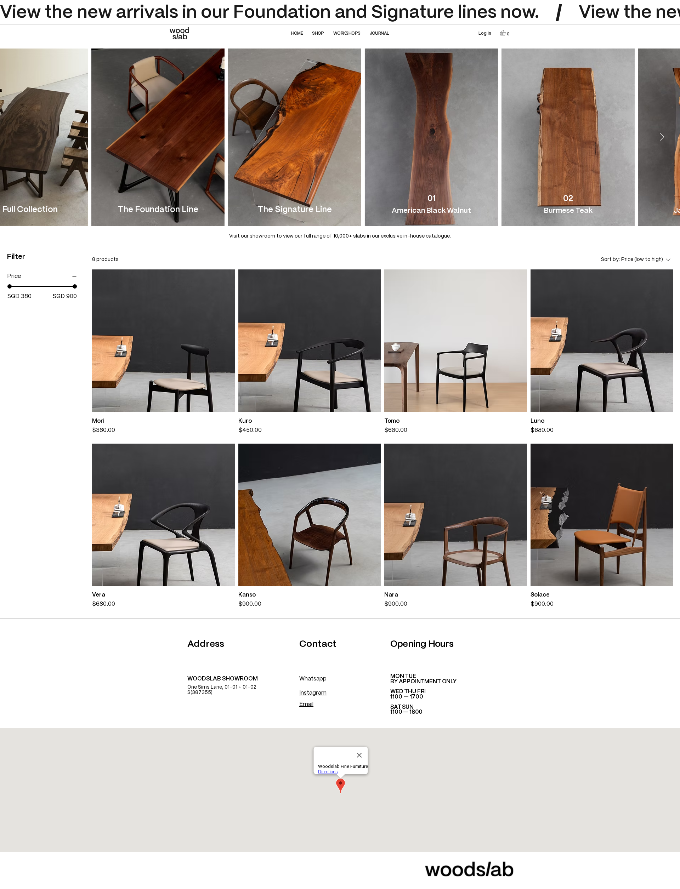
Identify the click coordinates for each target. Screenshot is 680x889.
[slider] (9, 286)
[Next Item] (662, 137)
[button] (318, 33)
